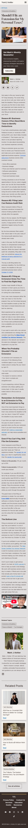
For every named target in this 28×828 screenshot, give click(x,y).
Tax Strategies (18, 627)
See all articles (14, 786)
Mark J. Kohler (15, 79)
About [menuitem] (14, 807)
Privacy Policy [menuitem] (8, 800)
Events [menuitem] (8, 805)
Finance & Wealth (7, 627)
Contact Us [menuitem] (20, 800)
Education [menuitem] (19, 803)
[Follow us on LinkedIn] (22, 812)
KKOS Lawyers (19, 564)
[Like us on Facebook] (10, 812)
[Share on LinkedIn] (3, 87)
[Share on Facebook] (8, 87)
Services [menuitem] (8, 803)
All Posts (4, 8)
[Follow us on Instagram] (14, 812)
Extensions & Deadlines (9, 11)
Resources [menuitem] (18, 805)
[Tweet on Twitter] (12, 87)
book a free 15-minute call (14, 576)
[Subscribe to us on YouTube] (6, 812)
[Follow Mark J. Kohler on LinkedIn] (3, 674)
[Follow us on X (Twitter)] (18, 812)
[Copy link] (17, 87)
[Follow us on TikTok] (14, 816)
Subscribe (9, 71)
